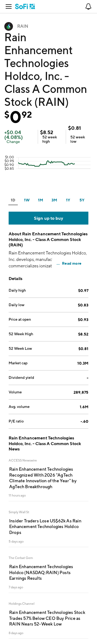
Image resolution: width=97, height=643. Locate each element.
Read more (71, 263)
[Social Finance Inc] (25, 6)
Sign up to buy (48, 218)
